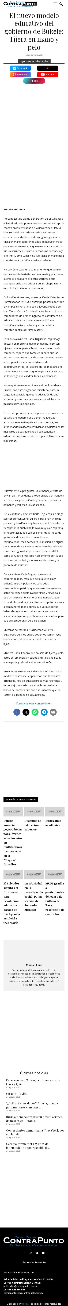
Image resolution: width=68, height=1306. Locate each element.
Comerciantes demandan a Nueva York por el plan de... (35, 1132)
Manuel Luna (34, 965)
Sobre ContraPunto (34, 1262)
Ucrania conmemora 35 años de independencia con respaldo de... (28, 1146)
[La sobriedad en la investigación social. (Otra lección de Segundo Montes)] (34, 874)
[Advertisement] (34, 167)
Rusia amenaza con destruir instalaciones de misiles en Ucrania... (34, 1119)
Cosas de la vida (16, 1094)
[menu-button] (55, 4)
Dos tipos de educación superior (32, 825)
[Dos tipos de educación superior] (34, 811)
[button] (61, 4)
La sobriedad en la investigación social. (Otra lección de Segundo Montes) (33, 897)
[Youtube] (43, 1253)
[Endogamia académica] (55, 811)
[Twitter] (37, 1253)
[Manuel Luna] (34, 952)
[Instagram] (31, 1253)
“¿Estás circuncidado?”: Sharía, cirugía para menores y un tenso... (32, 1105)
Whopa (24, 1303)
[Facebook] (25, 1253)
